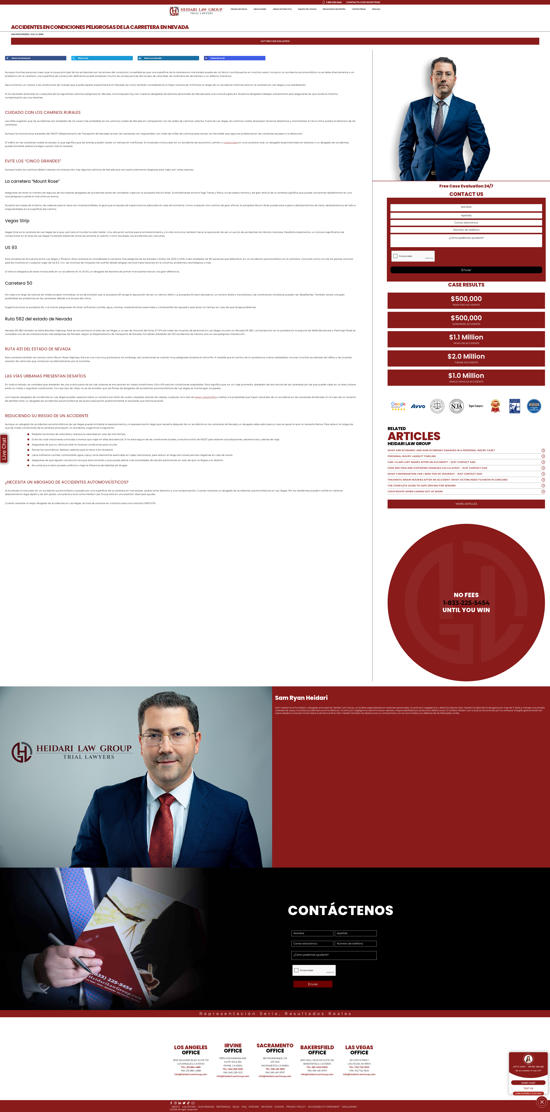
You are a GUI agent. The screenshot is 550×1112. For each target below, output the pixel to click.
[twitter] (184, 1103)
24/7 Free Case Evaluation (275, 41)
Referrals (223, 1106)
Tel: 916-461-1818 (275, 1069)
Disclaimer (349, 1106)
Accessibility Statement (324, 1106)
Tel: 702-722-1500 (359, 1067)
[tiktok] (188, 1103)
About (176, 1106)
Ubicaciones (260, 9)
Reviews (266, 1106)
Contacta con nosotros (363, 2)
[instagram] (175, 1103)
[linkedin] (179, 1103)
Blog (236, 1106)
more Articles (466, 503)
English (376, 9)
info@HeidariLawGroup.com (190, 1074)
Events (279, 1106)
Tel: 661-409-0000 (317, 1067)
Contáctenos (359, 9)
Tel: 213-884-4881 (191, 1067)
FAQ (244, 1106)
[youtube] (193, 1104)
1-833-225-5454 (466, 602)
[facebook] (171, 1103)
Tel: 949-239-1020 (233, 1069)
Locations (189, 1106)
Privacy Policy (296, 1106)
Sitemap (254, 1106)
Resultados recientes (334, 9)
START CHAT (528, 1082)
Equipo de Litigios (307, 9)
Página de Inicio (239, 9)
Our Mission (206, 1106)
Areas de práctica (282, 9)
